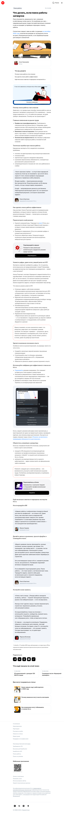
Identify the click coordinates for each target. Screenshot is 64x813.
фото (40, 223)
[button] (55, 3)
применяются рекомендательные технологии (27, 789)
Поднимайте (19, 370)
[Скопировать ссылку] (29, 659)
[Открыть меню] (62, 3)
